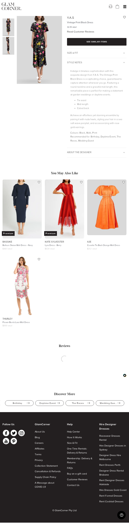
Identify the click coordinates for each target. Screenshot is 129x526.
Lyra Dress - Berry (53, 245)
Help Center (73, 431)
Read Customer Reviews (80, 31)
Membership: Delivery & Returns (79, 460)
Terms (38, 454)
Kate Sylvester (54, 241)
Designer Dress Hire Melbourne (110, 457)
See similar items (97, 42)
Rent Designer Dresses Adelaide (111, 482)
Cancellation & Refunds (48, 471)
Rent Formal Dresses (110, 495)
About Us (40, 431)
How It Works (74, 437)
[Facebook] (6, 433)
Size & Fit (72, 52)
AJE (89, 241)
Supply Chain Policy (45, 477)
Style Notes (74, 62)
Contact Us (73, 485)
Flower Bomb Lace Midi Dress (16, 322)
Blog (37, 437)
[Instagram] (21, 433)
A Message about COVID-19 (44, 484)
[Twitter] (14, 433)
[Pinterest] (14, 441)
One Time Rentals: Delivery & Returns (77, 450)
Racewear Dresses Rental (109, 437)
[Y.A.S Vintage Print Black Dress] (8, 27)
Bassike (7, 241)
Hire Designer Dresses (107, 426)
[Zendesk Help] (121, 515)
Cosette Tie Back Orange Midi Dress (103, 245)
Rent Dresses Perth (109, 464)
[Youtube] (6, 441)
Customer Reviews (77, 479)
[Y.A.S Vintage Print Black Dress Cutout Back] (8, 46)
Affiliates (39, 448)
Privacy (39, 460)
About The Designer (79, 152)
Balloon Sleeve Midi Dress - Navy (18, 245)
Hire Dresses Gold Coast (112, 490)
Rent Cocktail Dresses (111, 501)
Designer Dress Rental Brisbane (111, 472)
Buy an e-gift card (77, 473)
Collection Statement (46, 465)
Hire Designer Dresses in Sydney (112, 447)
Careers (39, 442)
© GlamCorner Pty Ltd (64, 510)
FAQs (70, 467)
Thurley (8, 318)
